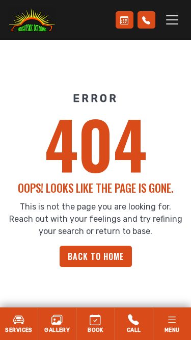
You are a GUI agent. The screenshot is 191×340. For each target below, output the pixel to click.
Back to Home (96, 256)
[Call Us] (146, 20)
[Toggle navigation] (172, 20)
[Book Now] (124, 20)
